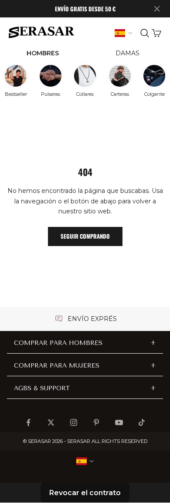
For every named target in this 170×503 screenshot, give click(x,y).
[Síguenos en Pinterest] (96, 422)
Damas (127, 53)
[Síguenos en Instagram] (73, 422)
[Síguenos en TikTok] (141, 422)
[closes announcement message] (157, 8)
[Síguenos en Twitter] (51, 422)
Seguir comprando (85, 236)
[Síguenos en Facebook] (28, 422)
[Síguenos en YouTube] (119, 422)
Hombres (43, 53)
